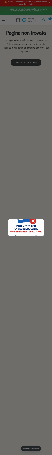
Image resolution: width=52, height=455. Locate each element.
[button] (41, 222)
